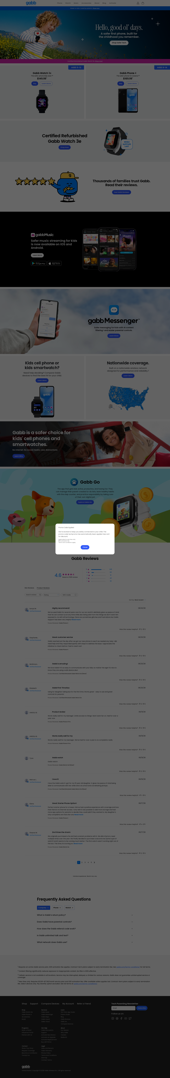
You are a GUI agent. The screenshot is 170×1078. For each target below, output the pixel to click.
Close (85, 547)
